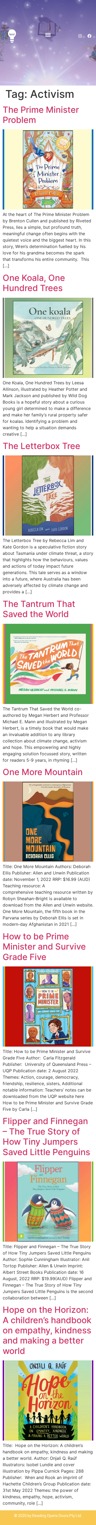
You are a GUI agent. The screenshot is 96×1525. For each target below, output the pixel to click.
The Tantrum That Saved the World (39, 609)
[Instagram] (80, 36)
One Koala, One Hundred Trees (34, 283)
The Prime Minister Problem (41, 114)
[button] (48, 34)
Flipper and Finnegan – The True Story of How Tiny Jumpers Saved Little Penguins (46, 1136)
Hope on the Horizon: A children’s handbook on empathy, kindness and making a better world (47, 1330)
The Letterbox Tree (41, 446)
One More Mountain (43, 772)
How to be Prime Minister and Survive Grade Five (44, 946)
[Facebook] (89, 36)
